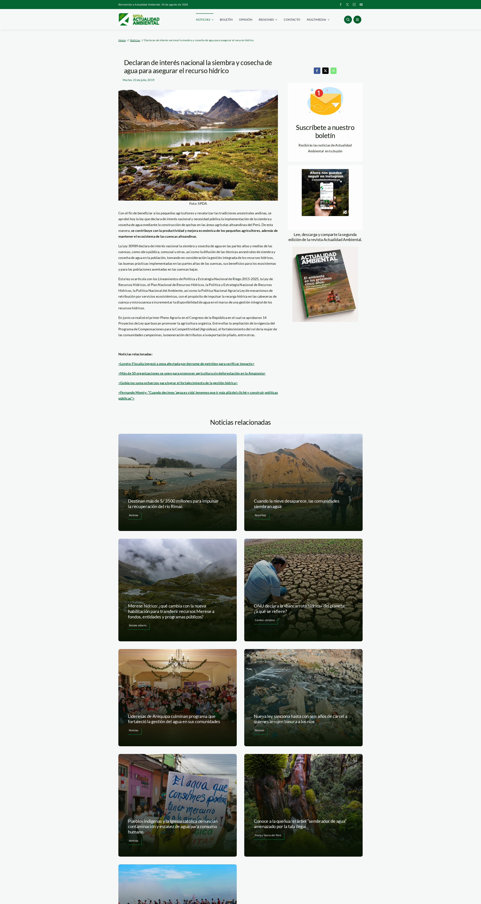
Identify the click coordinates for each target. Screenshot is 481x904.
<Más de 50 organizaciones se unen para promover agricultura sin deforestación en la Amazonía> (191, 373)
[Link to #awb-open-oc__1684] (357, 20)
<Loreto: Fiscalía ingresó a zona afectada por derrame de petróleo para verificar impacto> (186, 364)
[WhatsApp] (333, 71)
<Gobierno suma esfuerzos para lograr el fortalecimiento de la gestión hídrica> (178, 383)
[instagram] (354, 4)
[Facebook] (317, 71)
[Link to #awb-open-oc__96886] (348, 20)
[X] (325, 71)
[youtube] (361, 4)
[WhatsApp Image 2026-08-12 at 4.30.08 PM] (325, 248)
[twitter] (347, 4)
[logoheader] (138, 14)
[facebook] (340, 4)
